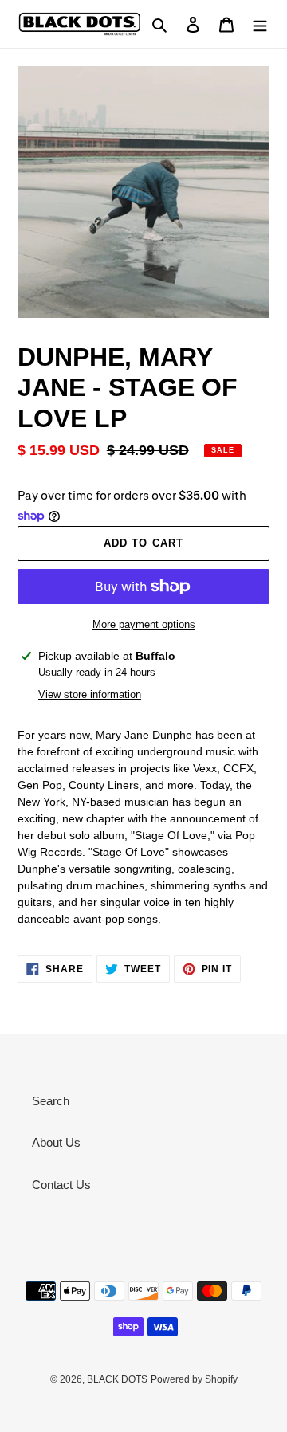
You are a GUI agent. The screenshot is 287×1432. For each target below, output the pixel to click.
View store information (89, 694)
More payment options (143, 624)
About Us (56, 1142)
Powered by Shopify (194, 1379)
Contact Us (61, 1184)
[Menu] (260, 24)
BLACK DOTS (117, 1379)
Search (50, 1101)
